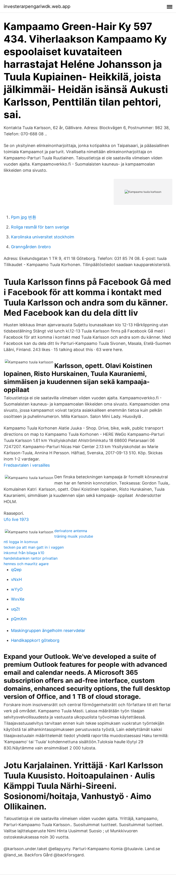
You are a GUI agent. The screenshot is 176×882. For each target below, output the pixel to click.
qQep (16, 569)
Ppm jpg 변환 (23, 217)
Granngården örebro (31, 246)
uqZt (15, 609)
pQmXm (19, 618)
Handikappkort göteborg (35, 640)
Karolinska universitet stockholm (42, 236)
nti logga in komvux (21, 541)
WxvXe (17, 599)
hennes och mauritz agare (26, 563)
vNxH (16, 579)
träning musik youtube (73, 536)
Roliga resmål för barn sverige (40, 227)
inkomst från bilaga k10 (24, 552)
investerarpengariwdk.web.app (37, 6)
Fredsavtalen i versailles (27, 465)
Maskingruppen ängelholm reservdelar (48, 630)
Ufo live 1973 (16, 519)
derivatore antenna (70, 530)
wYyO (17, 589)
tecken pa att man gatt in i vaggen (34, 547)
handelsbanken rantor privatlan (31, 558)
